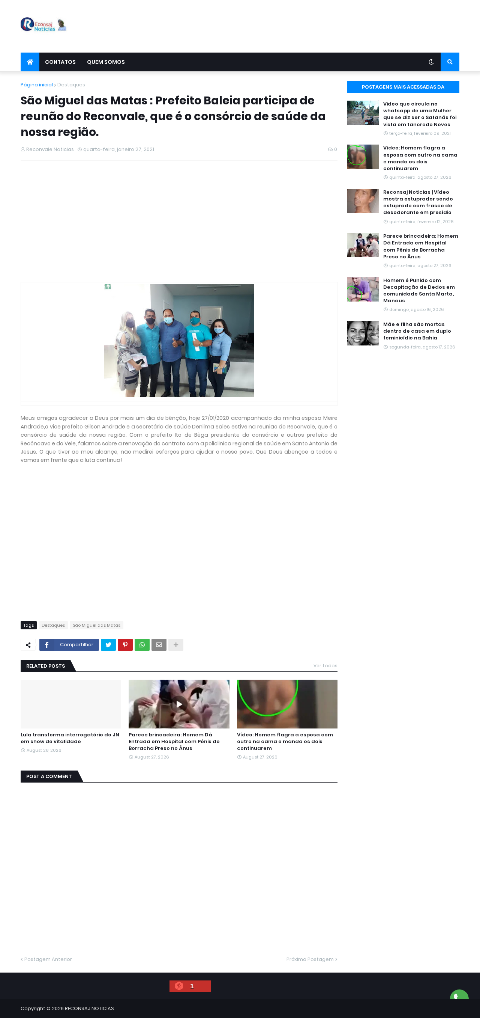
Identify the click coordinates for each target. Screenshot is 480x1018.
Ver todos (326, 665)
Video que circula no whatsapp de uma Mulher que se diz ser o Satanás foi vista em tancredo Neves (419, 114)
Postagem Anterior (48, 959)
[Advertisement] (322, 26)
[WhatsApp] (142, 645)
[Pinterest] (125, 645)
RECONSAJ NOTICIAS (89, 1008)
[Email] (159, 645)
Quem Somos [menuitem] (106, 62)
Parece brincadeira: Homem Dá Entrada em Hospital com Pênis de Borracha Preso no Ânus (174, 741)
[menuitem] (30, 62)
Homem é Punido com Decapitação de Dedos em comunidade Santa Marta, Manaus (419, 291)
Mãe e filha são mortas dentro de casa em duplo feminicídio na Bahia (417, 331)
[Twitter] (108, 645)
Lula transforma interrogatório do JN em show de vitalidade (70, 738)
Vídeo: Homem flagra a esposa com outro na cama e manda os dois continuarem (285, 741)
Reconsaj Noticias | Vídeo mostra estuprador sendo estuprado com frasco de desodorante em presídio (418, 202)
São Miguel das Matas (96, 625)
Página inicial (37, 84)
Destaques (71, 84)
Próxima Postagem (310, 959)
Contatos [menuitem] (60, 62)
